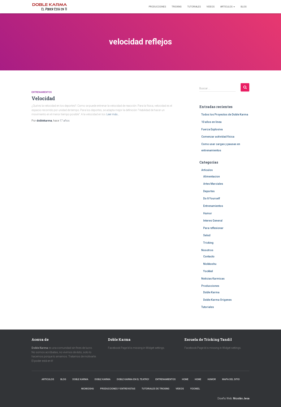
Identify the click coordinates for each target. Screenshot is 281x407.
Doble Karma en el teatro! (133, 379)
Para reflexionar (213, 228)
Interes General (213, 220)
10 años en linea (211, 121)
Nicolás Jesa (241, 398)
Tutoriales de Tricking (155, 388)
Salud (206, 235)
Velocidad (43, 98)
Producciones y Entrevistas (117, 388)
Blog (244, 6)
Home (185, 379)
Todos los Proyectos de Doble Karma (224, 114)
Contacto (208, 256)
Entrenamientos (42, 92)
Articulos (226, 6)
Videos (210, 6)
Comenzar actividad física (217, 136)
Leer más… (112, 114)
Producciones (157, 6)
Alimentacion (211, 176)
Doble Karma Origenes (217, 299)
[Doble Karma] (49, 6)
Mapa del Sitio (231, 379)
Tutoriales (194, 6)
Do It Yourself (211, 198)
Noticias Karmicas (213, 278)
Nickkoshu (209, 263)
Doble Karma (211, 292)
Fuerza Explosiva (212, 129)
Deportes (209, 191)
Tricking (177, 6)
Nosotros (207, 250)
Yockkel (208, 271)
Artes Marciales (213, 183)
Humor (207, 213)
